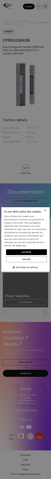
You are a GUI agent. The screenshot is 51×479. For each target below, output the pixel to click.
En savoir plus (19, 245)
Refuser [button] (26, 259)
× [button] (45, 210)
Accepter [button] (26, 252)
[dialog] (25, 239)
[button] (25, 267)
